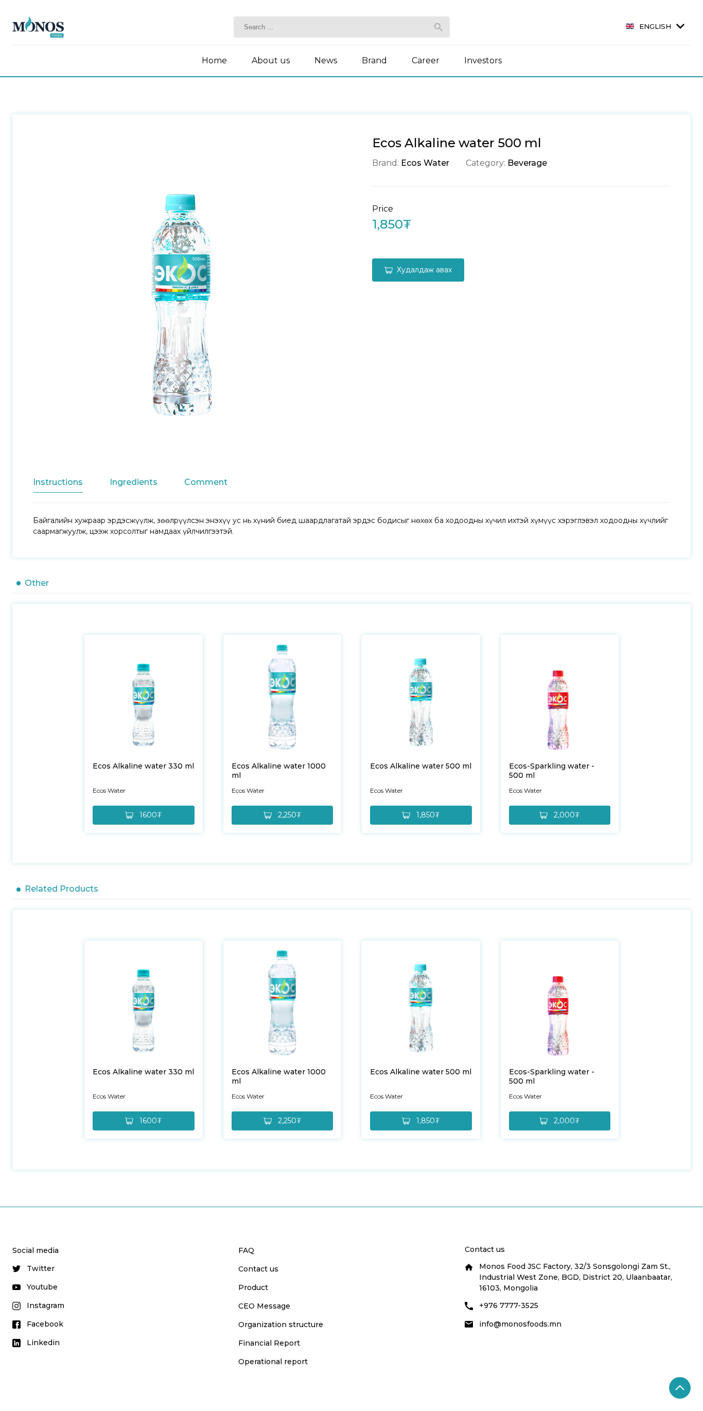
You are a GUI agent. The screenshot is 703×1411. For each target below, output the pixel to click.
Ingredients (133, 482)
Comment (205, 482)
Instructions (58, 482)
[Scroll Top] (680, 1388)
